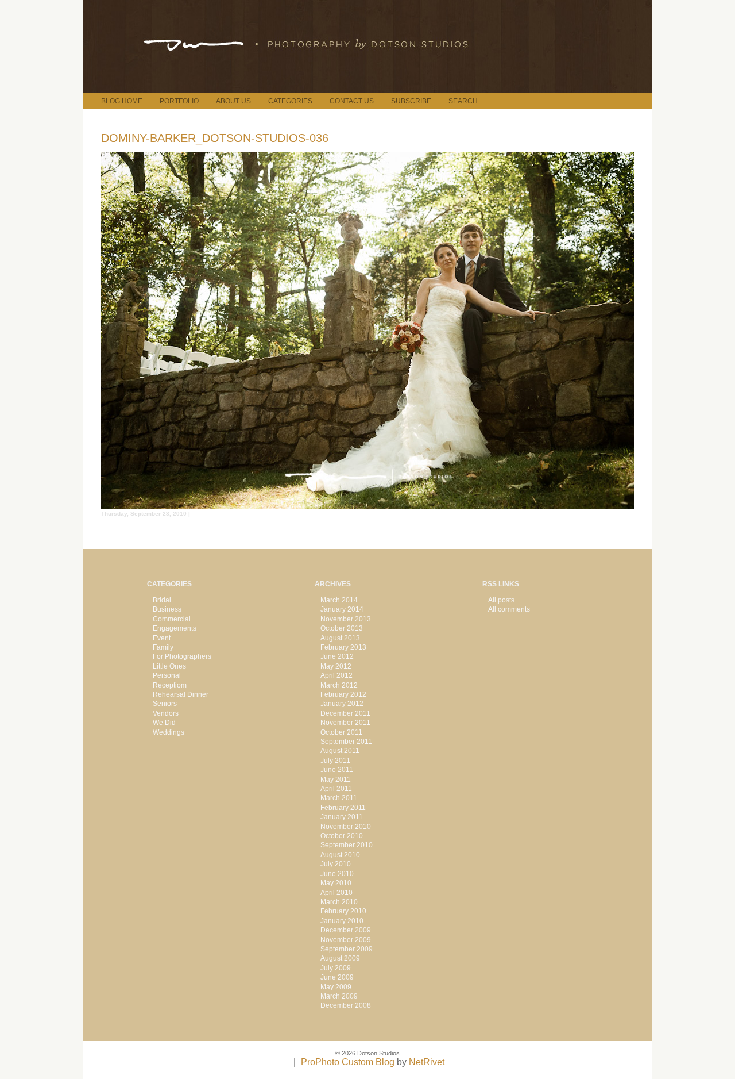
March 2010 (339, 902)
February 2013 (343, 647)
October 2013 (341, 628)
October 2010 (341, 836)
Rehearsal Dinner (180, 694)
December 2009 (345, 930)
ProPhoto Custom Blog (347, 1062)
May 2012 (335, 666)
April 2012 (336, 675)
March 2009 (339, 996)
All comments (509, 609)
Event (162, 638)
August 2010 (340, 855)
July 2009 (335, 968)
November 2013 (345, 619)
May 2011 (335, 779)
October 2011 (341, 732)
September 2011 (346, 742)
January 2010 (341, 921)
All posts (501, 600)
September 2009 (346, 949)
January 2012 (341, 704)
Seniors (165, 704)
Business (167, 609)
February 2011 (343, 808)
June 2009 (337, 977)
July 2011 (335, 761)
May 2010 (335, 883)
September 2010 (346, 845)
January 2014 (341, 609)
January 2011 (341, 817)
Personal (167, 675)
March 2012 (339, 685)
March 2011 (338, 798)
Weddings (168, 732)
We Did (164, 723)
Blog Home (121, 101)
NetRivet (426, 1062)
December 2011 (345, 713)
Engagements (174, 628)
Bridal (162, 600)
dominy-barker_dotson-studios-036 (214, 138)
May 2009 (335, 987)
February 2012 (343, 694)
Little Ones (169, 666)
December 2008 (345, 1005)
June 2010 (337, 874)
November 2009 (345, 940)
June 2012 (337, 656)
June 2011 (336, 770)
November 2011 (345, 723)
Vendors (166, 713)
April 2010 (336, 893)
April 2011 (336, 789)
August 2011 (339, 751)
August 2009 (340, 958)
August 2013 (340, 638)
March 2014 (339, 600)
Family (163, 647)
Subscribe (411, 101)
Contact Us (352, 101)
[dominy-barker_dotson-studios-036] (367, 506)
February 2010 (343, 911)
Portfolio (179, 101)
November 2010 (345, 827)
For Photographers (182, 656)
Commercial (172, 619)
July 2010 (335, 864)
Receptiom (170, 685)
